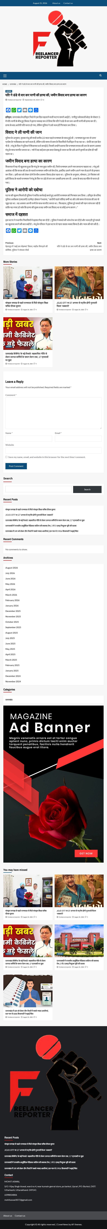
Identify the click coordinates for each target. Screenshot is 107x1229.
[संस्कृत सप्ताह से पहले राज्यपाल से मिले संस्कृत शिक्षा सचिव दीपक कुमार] (28, 282)
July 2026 (10, 573)
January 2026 (12, 605)
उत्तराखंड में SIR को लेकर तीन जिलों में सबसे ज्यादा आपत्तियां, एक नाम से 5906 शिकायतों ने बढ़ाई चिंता (41, 531)
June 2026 (10, 578)
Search (8, 478)
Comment (10, 395)
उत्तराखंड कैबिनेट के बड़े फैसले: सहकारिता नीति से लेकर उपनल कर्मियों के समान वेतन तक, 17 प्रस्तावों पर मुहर (26, 357)
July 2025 (10, 638)
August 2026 (11, 567)
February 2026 (12, 600)
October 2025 (12, 622)
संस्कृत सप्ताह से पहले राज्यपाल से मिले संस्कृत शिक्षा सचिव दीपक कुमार (30, 509)
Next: (79, 246)
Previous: (26, 246)
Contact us (68, 3)
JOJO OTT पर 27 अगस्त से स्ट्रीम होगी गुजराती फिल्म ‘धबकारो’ (29, 515)
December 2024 (13, 676)
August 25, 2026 (28, 310)
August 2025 (11, 632)
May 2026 (10, 584)
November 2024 (13, 681)
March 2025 (11, 660)
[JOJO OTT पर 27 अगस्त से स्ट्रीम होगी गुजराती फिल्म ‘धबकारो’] (79, 282)
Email (58, 433)
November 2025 (13, 616)
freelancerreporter (15, 100)
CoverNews (62, 1224)
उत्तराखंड (8, 91)
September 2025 (13, 627)
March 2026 (11, 595)
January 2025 (12, 670)
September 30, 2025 (32, 100)
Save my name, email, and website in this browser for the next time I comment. (47, 457)
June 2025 (10, 643)
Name (9, 433)
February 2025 (12, 665)
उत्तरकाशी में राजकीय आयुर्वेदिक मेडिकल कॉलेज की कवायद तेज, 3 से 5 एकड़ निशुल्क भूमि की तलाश (40, 525)
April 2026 (10, 589)
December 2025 (13, 611)
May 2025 (10, 649)
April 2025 (10, 654)
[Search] (100, 75)
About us (56, 3)
